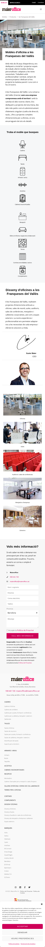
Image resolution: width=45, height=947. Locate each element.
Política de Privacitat (25, 630)
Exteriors (22, 530)
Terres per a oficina (12, 790)
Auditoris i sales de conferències (22, 474)
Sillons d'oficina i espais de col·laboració (22, 236)
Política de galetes (14, 944)
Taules (22, 164)
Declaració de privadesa (28, 944)
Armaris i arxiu (22, 177)
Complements (22, 276)
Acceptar (22, 926)
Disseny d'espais (10, 804)
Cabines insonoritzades (22, 204)
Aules (22, 447)
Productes (13, 17)
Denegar (22, 932)
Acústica (22, 191)
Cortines (8, 796)
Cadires (22, 150)
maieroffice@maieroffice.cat (28, 691)
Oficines (22, 419)
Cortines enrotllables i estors (22, 263)
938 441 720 (10, 691)
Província (10, 609)
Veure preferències (22, 938)
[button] (42, 904)
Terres (23, 249)
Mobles (4, 17)
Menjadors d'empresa (22, 502)
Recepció (22, 222)
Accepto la (21, 630)
